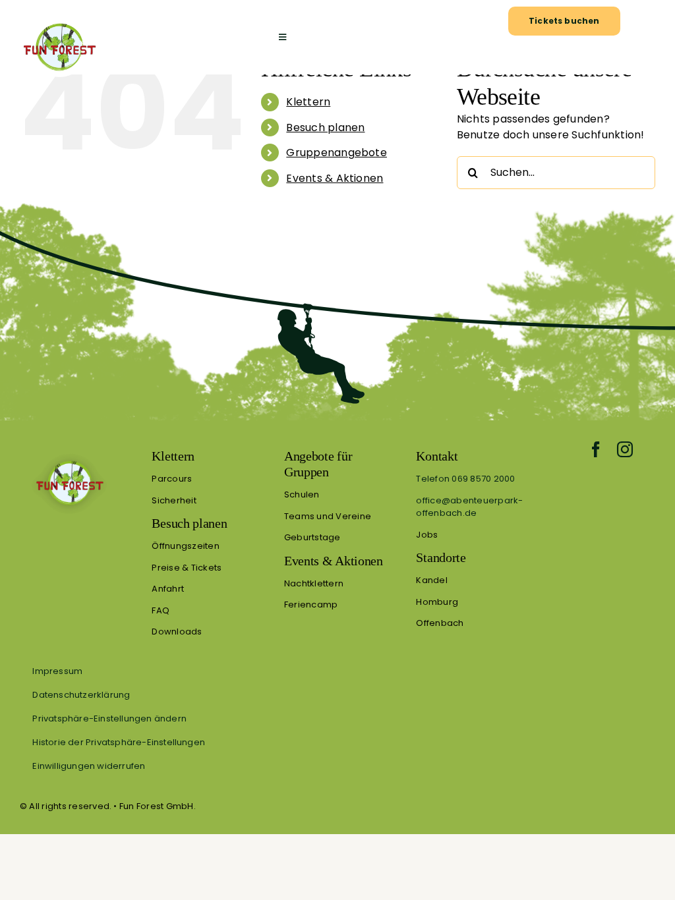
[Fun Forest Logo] (59, 22)
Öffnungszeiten (185, 546)
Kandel (431, 580)
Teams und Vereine (327, 516)
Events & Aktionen (334, 178)
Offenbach (439, 623)
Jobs (427, 534)
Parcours (172, 478)
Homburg (437, 602)
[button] (337, 718)
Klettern (308, 101)
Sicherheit (174, 500)
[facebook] (596, 449)
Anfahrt (168, 588)
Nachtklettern (313, 583)
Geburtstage (312, 537)
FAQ (160, 610)
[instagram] (625, 449)
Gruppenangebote (336, 152)
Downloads (177, 631)
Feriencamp (311, 604)
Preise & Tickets (186, 567)
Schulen (302, 494)
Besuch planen (325, 127)
